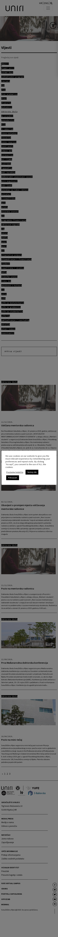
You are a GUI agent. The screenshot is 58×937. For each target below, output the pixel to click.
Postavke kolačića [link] (14, 472)
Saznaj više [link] (32, 472)
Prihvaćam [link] (12, 477)
